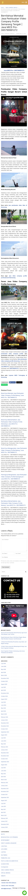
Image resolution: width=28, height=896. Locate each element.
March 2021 (4, 815)
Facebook (13, 382)
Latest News (4, 846)
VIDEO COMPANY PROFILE (11, 7)
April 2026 (3, 672)
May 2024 (3, 708)
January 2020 (4, 827)
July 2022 (3, 767)
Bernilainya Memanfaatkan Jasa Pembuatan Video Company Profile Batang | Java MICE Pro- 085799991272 (13, 503)
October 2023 (4, 729)
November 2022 (5, 755)
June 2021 (3, 806)
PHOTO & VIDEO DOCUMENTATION (9, 861)
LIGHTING (3, 852)
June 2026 (3, 666)
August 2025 (4, 684)
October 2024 (4, 696)
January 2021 (4, 821)
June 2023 (3, 740)
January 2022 (4, 785)
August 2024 (4, 699)
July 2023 (3, 737)
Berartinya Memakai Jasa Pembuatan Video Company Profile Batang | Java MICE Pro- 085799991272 (12, 395)
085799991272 (19, 70)
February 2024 (4, 717)
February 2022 (4, 782)
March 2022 (4, 779)
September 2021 (5, 797)
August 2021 (4, 800)
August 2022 (4, 764)
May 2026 (3, 669)
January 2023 (4, 749)
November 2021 (5, 791)
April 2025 (3, 690)
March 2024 (4, 714)
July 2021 (3, 803)
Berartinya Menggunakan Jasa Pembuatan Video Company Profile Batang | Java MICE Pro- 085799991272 (14, 450)
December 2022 (5, 752)
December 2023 (5, 723)
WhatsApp (5, 384)
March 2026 (4, 675)
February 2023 (4, 746)
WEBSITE (3, 875)
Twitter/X (20, 382)
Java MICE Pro (8, 70)
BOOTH (3, 834)
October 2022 (4, 758)
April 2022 (3, 776)
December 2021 (5, 788)
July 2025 (3, 687)
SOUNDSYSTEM (5, 864)
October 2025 (4, 681)
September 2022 (5, 761)
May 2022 (3, 773)
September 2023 (5, 732)
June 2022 (3, 770)
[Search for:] (14, 571)
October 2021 (4, 794)
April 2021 (3, 812)
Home (2, 7)
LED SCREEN (4, 849)
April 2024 (3, 711)
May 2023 (3, 743)
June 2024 (3, 705)
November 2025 (5, 678)
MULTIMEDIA (4, 855)
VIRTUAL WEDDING (5, 872)
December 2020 (5, 824)
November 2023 (5, 726)
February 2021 (4, 818)
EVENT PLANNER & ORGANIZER (8, 843)
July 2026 (3, 663)
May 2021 (3, 809)
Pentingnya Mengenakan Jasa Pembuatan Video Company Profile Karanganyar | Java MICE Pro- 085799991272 (14, 477)
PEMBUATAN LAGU (5, 858)
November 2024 (5, 693)
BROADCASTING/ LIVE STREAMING (9, 837)
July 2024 (3, 702)
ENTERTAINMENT (5, 840)
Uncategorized (4, 867)
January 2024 (4, 720)
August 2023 (4, 735)
